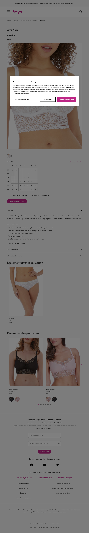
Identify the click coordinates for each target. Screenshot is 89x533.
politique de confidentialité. (21, 93)
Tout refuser (48, 99)
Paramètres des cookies (21, 99)
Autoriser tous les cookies (67, 99)
